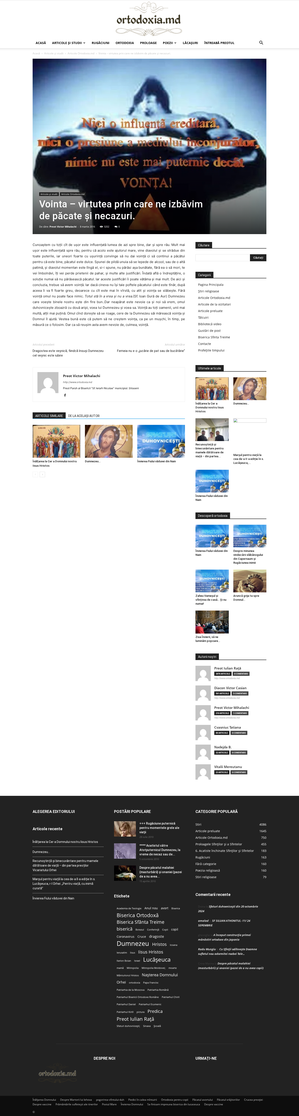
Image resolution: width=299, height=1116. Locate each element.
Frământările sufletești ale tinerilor (77, 1104)
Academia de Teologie (129, 908)
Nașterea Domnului (160, 975)
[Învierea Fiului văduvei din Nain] (161, 441)
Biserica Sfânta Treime (140, 922)
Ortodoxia (125, 43)
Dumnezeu (133, 943)
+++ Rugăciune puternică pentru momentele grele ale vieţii (159, 828)
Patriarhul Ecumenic (150, 1004)
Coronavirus (125, 937)
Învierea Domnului (132, 1104)
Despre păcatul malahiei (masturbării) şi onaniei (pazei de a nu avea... (160, 872)
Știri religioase (208, 291)
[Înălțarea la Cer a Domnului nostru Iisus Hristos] (56, 441)
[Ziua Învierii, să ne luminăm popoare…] (212, 622)
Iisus (132, 952)
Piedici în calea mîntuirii (142, 1100)
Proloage (148, 43)
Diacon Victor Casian (230, 688)
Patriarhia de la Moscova (130, 989)
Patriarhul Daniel (126, 1004)
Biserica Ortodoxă (138, 915)
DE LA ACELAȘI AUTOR (84, 416)
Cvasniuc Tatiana (227, 727)
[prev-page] (35, 474)
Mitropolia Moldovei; (153, 967)
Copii (165, 929)
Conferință (153, 929)
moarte (173, 967)
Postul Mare (109, 1104)
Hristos (159, 944)
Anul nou (151, 908)
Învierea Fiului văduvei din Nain (156, 461)
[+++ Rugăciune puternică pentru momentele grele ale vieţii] (125, 829)
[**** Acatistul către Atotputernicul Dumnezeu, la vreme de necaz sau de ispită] (125, 851)
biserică (124, 929)
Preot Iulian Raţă (227, 668)
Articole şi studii (67, 43)
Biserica (175, 908)
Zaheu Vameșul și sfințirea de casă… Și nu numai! (210, 599)
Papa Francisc (150, 982)
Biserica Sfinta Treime (214, 337)
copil (174, 929)
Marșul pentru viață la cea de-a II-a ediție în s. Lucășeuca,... (248, 458)
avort (164, 908)
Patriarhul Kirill (125, 1012)
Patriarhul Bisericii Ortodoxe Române (138, 997)
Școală (157, 1026)
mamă (120, 967)
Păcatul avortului (202, 1100)
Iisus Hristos (150, 952)
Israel (137, 960)
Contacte (204, 344)
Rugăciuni (100, 43)
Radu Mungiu (207, 949)
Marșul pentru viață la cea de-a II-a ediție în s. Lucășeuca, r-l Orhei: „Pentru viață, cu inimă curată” (64, 883)
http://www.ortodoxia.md (77, 382)
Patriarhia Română (158, 989)
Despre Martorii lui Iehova (76, 1100)
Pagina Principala (210, 285)
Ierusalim (122, 952)
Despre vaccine (42, 1104)
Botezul (139, 929)
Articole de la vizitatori (214, 304)
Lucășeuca (157, 959)
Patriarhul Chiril (170, 997)
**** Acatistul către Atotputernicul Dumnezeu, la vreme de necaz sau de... (159, 850)
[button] (261, 43)
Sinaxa (147, 1026)
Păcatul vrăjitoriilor (228, 1100)
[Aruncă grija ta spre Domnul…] (250, 581)
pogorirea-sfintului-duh (110, 1100)
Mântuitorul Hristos (128, 975)
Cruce (141, 937)
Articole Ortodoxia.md (81, 53)
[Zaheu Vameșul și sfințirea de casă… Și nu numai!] (212, 581)
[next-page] (42, 474)
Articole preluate (210, 311)
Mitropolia (133, 967)
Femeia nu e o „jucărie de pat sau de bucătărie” (151, 351)
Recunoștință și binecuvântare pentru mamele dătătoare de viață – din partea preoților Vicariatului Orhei (65, 865)
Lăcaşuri (190, 43)
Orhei (121, 982)
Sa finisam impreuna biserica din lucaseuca (173, 1104)
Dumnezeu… (92, 461)
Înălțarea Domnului (44, 1100)
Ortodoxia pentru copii (174, 1100)
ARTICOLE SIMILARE (49, 416)
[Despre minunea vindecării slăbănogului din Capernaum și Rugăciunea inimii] (250, 536)
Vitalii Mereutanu (228, 767)
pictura (140, 1012)
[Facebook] (66, 395)
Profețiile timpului (211, 350)
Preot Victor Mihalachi (62, 226)
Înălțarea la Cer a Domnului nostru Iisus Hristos (209, 407)
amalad (203, 921)
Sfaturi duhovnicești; (128, 1026)
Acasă (41, 43)
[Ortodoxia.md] (149, 19)
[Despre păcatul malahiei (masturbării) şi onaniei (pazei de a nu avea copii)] (125, 873)
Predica (155, 1011)
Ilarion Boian (124, 960)
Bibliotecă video (209, 324)
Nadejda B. (223, 747)
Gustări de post (209, 330)
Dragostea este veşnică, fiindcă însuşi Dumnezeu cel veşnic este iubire (68, 353)
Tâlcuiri (203, 317)
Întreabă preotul (219, 43)
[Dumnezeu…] (109, 441)
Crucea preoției (253, 1100)
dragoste (156, 936)
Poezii (168, 43)
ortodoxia (134, 982)
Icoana (173, 944)
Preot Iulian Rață (135, 1019)
